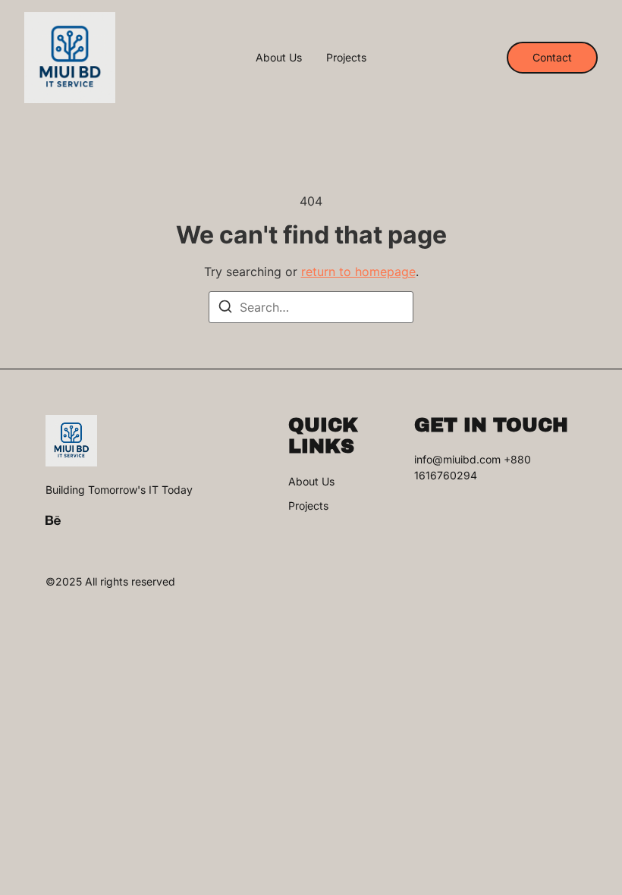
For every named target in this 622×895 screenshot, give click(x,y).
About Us (279, 57)
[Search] (225, 309)
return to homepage (358, 271)
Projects (346, 57)
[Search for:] (311, 307)
